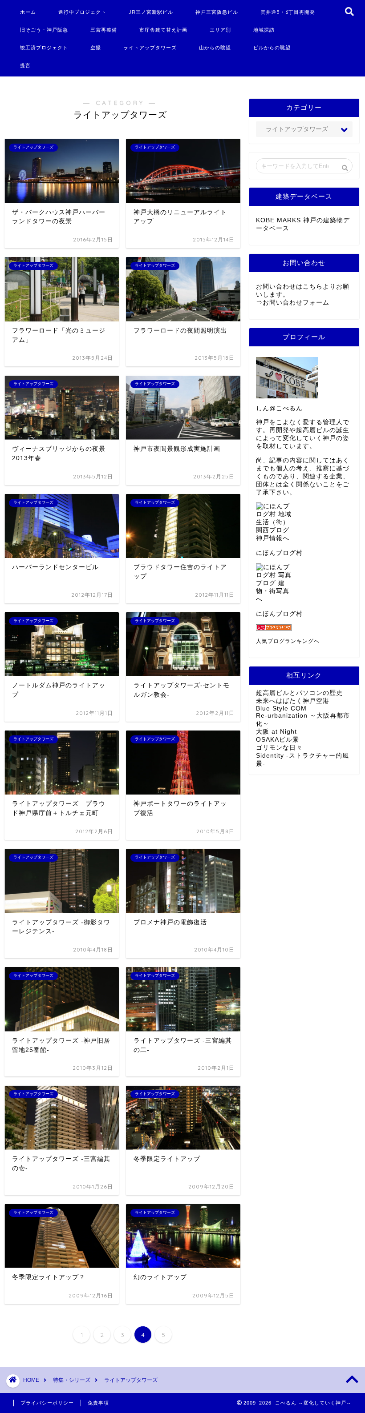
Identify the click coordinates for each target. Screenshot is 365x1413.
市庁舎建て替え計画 (163, 30)
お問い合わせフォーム (296, 302)
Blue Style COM (281, 708)
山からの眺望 (215, 47)
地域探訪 (264, 30)
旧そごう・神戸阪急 (44, 30)
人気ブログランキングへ (288, 641)
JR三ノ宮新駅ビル (151, 12)
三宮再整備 (103, 30)
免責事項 (98, 1402)
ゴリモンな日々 (279, 747)
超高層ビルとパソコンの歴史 (299, 693)
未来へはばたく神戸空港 (292, 701)
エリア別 (220, 30)
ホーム (28, 12)
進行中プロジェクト (82, 12)
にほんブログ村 (279, 553)
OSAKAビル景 (277, 739)
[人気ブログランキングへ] (304, 627)
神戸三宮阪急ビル (216, 12)
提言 (25, 65)
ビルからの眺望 (272, 47)
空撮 (95, 47)
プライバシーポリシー (47, 1402)
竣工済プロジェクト (44, 47)
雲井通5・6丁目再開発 (287, 12)
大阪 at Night (276, 731)
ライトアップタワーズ (150, 47)
